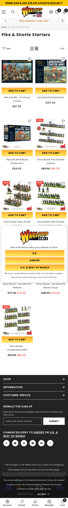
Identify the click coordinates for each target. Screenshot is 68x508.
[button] (32, 48)
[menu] (4, 12)
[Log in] (51, 12)
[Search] (13, 12)
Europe (39, 432)
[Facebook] (6, 443)
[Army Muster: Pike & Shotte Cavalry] (17, 195)
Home (4, 27)
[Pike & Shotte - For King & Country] (17, 71)
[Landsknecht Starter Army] (50, 71)
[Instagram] (15, 443)
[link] (7, 502)
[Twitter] (50, 443)
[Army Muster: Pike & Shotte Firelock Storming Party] (50, 195)
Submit (54, 421)
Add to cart (17, 90)
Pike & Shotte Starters (20, 27)
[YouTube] (41, 443)
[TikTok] (33, 443)
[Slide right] (62, 21)
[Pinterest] (24, 443)
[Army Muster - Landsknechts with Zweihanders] (17, 320)
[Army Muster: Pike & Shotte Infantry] (50, 133)
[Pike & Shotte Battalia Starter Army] (17, 133)
